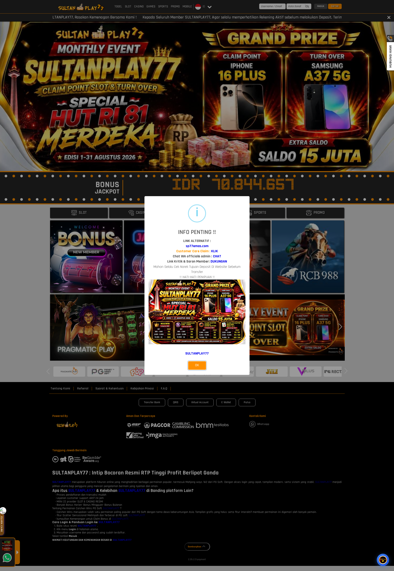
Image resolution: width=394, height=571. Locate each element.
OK (197, 365)
